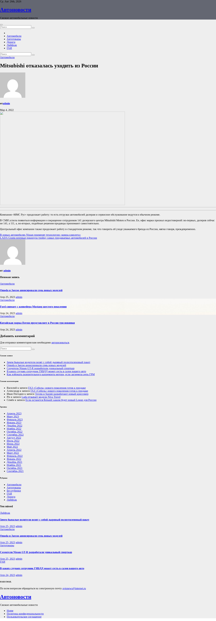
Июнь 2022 (13, 443)
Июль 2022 (13, 440)
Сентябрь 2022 (15, 434)
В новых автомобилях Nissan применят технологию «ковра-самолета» (40, 234)
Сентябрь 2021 (15, 471)
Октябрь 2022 (14, 431)
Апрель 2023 (14, 413)
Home (10, 610)
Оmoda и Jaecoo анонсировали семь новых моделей (31, 290)
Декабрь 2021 (14, 462)
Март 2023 (13, 416)
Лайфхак (12, 45)
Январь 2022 (14, 459)
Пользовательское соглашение (24, 616)
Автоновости (15, 10)
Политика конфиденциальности (25, 613)
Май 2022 (12, 446)
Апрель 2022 (14, 449)
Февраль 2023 (15, 419)
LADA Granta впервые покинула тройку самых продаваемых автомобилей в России (48, 237)
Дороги (11, 42)
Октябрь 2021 (14, 468)
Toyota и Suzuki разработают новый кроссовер (61, 393)
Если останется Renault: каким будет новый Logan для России (61, 400)
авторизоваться (60, 342)
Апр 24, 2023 (7, 575)
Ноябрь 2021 (14, 465)
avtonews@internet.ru (74, 588)
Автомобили (14, 36)
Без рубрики (14, 490)
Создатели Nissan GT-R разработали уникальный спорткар (40, 368)
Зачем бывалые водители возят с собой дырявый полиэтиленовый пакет (48, 362)
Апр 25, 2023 (7, 526)
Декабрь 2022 (14, 425)
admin (6, 103)
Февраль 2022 (15, 456)
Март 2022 (13, 452)
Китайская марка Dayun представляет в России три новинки (37, 322)
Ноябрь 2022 (14, 428)
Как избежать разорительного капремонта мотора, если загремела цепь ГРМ (51, 374)
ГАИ (9, 48)
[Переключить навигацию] (1, 24)
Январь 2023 (14, 422)
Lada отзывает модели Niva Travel (41, 397)
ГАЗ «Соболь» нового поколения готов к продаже (57, 387)
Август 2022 (14, 437)
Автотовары (14, 39)
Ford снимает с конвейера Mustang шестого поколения (33, 306)
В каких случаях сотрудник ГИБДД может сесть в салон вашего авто (46, 371)
